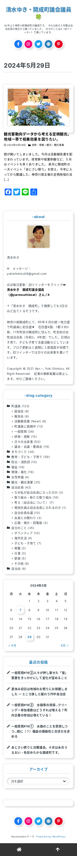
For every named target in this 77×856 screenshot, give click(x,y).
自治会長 (17, 487)
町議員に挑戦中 (25, 426)
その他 (19, 563)
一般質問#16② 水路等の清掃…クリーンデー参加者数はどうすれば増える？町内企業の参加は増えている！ (39, 710)
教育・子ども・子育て (27, 457)
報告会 (19, 416)
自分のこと (19, 528)
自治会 (16, 568)
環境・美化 (19, 472)
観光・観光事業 (22, 482)
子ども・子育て (25, 543)
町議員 (16, 406)
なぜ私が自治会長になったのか (36, 492)
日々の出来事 (23, 441)
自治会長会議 (23, 512)
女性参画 (17, 477)
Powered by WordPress (50, 836)
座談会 (19, 411)
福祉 (14, 467)
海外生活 (20, 538)
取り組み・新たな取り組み (33, 497)
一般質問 (20, 431)
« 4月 (12, 645)
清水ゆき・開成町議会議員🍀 (38, 13)
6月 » (65, 645)
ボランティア (23, 533)
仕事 (17, 553)
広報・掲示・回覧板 (28, 523)
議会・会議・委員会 (28, 446)
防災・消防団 (20, 462)
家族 (17, 558)
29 (29, 637)
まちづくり (19, 451)
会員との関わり (25, 518)
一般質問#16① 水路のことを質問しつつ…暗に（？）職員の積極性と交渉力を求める (40, 731)
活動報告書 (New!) (27, 421)
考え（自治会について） (31, 502)
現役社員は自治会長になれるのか (37, 507)
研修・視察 (22, 436)
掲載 (17, 548)
